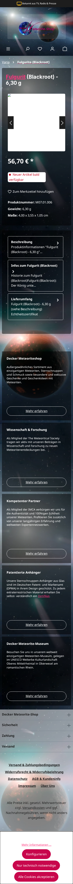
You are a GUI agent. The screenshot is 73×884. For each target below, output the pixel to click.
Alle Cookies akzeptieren (36, 877)
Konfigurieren (36, 854)
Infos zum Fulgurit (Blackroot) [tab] (34, 275)
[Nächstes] (62, 122)
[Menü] (8, 48)
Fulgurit (16, 77)
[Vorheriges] (11, 122)
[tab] (35, 247)
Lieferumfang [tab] (31, 306)
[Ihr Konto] (52, 48)
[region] (36, 122)
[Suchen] (27, 48)
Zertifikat (43, 596)
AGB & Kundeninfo (46, 779)
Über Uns (48, 786)
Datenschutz (17, 779)
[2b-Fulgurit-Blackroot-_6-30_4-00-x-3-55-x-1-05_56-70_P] (36, 120)
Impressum (27, 786)
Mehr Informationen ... (36, 845)
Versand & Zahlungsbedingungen (34, 765)
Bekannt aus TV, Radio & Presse (39, 3)
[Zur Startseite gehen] (36, 26)
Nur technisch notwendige (36, 865)
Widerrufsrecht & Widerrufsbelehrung (34, 772)
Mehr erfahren (36, 411)
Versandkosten (33, 808)
